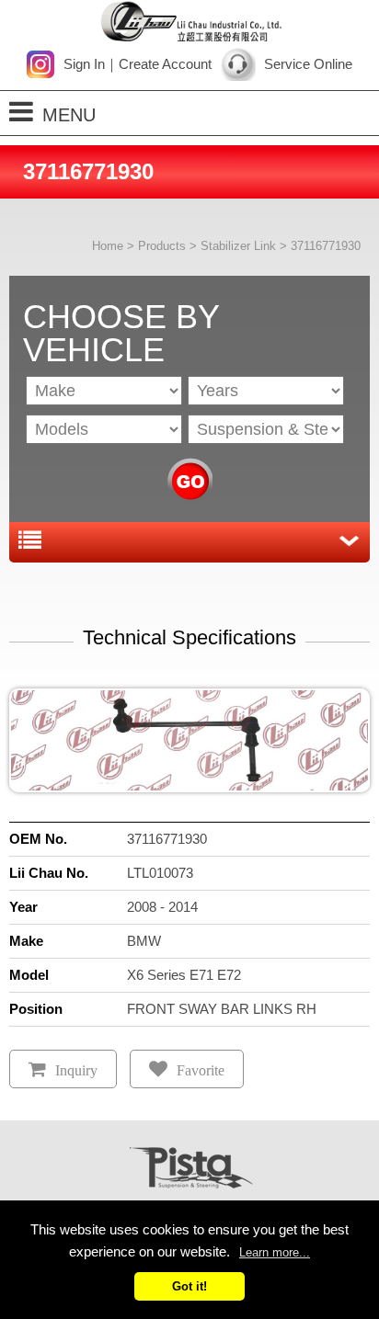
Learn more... (274, 1252)
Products (162, 246)
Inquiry (76, 1070)
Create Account (165, 64)
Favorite (200, 1070)
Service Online (308, 64)
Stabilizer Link (238, 246)
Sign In (84, 64)
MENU (69, 115)
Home (107, 246)
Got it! (189, 1286)
